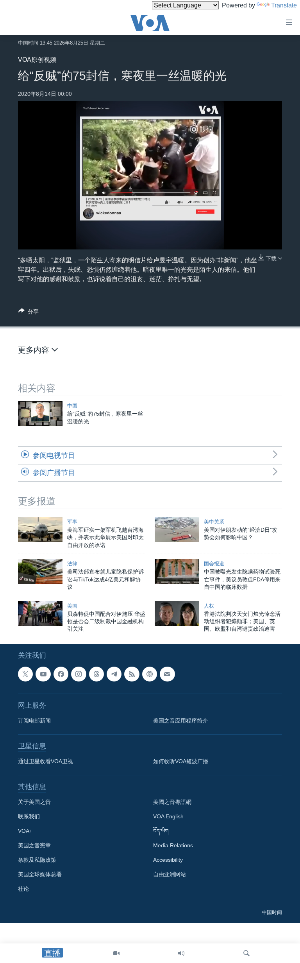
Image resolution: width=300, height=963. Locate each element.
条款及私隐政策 (37, 860)
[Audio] (181, 953)
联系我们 (29, 816)
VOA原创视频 (37, 59)
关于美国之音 (34, 802)
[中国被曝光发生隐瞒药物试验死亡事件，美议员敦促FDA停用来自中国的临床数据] (177, 571)
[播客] (149, 674)
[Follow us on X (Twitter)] (25, 674)
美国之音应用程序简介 (180, 720)
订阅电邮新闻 (34, 720)
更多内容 (35, 350)
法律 (72, 564)
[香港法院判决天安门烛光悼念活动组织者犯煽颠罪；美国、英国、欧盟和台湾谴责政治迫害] (177, 613)
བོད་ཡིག (161, 831)
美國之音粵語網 (172, 802)
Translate (284, 5)
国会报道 (214, 564)
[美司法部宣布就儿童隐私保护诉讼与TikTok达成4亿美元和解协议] (40, 571)
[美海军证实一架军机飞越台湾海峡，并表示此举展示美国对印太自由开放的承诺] (40, 529)
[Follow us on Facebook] (61, 674)
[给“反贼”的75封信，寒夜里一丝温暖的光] (40, 413)
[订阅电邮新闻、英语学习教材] (167, 674)
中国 (72, 406)
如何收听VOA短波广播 (180, 761)
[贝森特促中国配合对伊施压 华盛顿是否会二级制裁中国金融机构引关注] (40, 613)
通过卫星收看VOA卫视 (45, 761)
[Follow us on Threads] (96, 674)
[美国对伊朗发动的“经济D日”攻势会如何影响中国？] (177, 529)
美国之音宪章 (34, 845)
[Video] (116, 953)
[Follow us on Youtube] (43, 674)
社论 (23, 889)
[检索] (246, 953)
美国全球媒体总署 (40, 874)
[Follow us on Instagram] (78, 674)
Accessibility (168, 860)
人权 (209, 606)
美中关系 (214, 522)
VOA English (168, 816)
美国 (72, 606)
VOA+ (25, 831)
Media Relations (173, 845)
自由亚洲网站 (169, 874)
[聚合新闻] (131, 674)
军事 (72, 522)
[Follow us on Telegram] (114, 674)
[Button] (28, 313)
